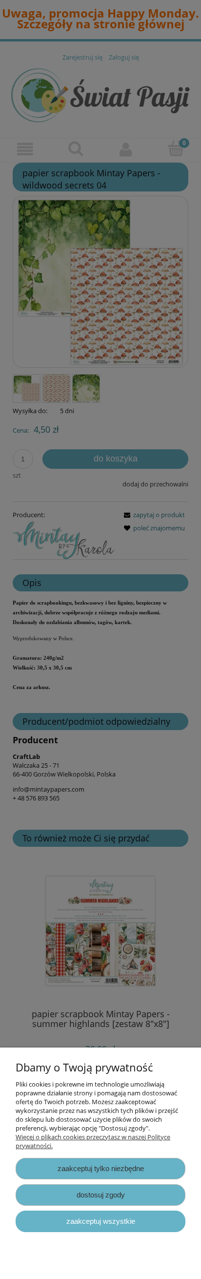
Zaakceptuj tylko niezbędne (101, 1168)
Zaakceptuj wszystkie (100, 1221)
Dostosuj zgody (101, 1195)
